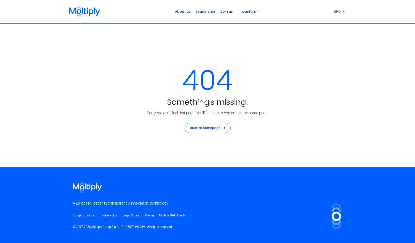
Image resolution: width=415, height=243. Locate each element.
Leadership (205, 11)
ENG (337, 12)
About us (183, 11)
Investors (248, 11)
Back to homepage (205, 128)
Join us (226, 11)
